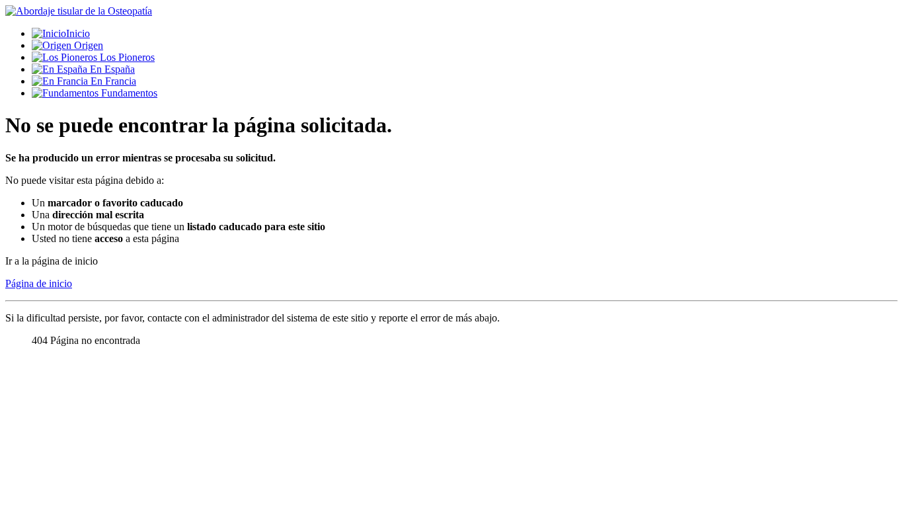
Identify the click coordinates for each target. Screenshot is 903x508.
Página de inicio (38, 283)
